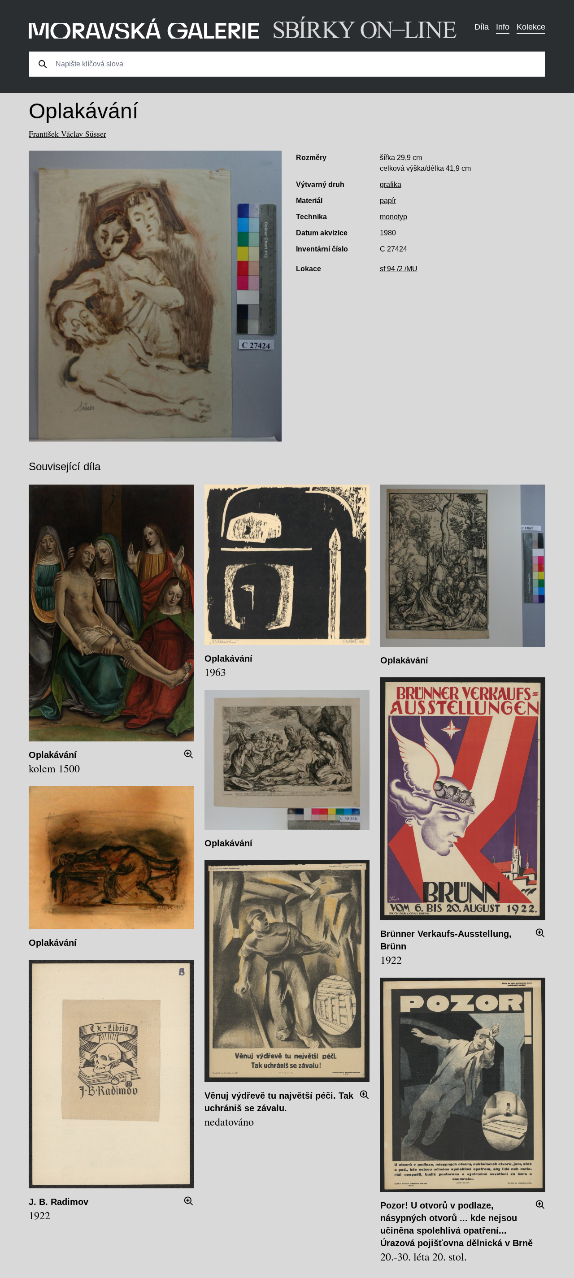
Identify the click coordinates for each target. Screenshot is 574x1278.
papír (388, 200)
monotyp (393, 217)
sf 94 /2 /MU (398, 269)
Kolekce (531, 26)
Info (502, 26)
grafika (390, 184)
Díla (481, 26)
